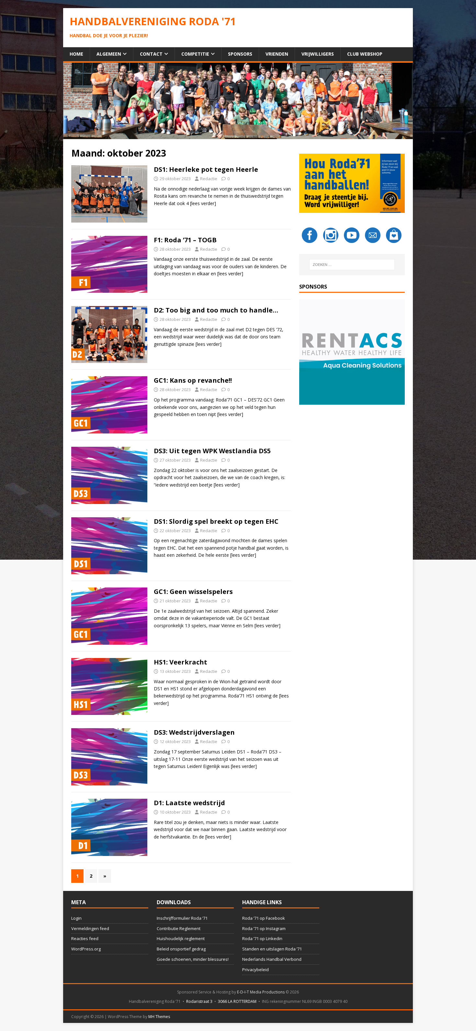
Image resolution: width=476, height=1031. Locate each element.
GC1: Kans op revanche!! (193, 380)
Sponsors (240, 54)
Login (76, 918)
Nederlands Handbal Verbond (271, 959)
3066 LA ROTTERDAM (237, 1001)
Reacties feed (84, 938)
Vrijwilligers (317, 54)
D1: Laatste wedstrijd (189, 802)
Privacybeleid (255, 969)
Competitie (195, 54)
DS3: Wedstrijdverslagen (194, 732)
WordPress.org (86, 949)
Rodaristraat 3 (199, 1001)
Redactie (208, 178)
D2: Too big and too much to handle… (216, 310)
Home (76, 54)
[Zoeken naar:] (352, 264)
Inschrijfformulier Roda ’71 (182, 918)
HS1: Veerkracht (180, 662)
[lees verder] (203, 203)
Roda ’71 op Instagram (264, 928)
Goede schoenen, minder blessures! (193, 959)
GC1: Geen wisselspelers (193, 591)
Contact (151, 54)
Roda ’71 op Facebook (263, 918)
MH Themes (159, 1016)
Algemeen (108, 54)
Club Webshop (364, 54)
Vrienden (277, 54)
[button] (352, 352)
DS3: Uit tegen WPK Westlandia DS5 (212, 450)
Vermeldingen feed (90, 928)
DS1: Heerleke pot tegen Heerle (206, 169)
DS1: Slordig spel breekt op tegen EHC (216, 521)
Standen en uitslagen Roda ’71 (272, 949)
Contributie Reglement (178, 928)
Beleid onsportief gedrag (181, 949)
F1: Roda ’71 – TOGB (185, 240)
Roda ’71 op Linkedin (262, 938)
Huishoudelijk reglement (181, 938)
